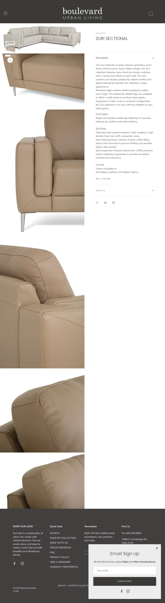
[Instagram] (128, 591)
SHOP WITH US (59, 542)
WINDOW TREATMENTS (64, 566)
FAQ (52, 552)
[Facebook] (121, 591)
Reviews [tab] (100, 190)
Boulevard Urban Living (24, 589)
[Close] (156, 548)
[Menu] (5, 13)
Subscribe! (124, 581)
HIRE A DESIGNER (60, 562)
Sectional (101, 33)
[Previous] (10, 36)
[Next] (10, 60)
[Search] (151, 13)
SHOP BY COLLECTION (63, 538)
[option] (10, 43)
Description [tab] (102, 57)
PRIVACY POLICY (59, 557)
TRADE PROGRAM (60, 547)
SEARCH (55, 533)
